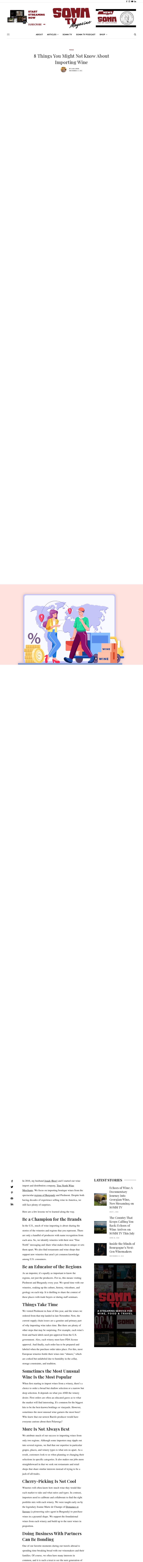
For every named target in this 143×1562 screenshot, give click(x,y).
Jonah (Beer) (50, 1180)
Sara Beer (75, 69)
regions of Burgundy (44, 1195)
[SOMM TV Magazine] (71, 18)
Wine (71, 50)
